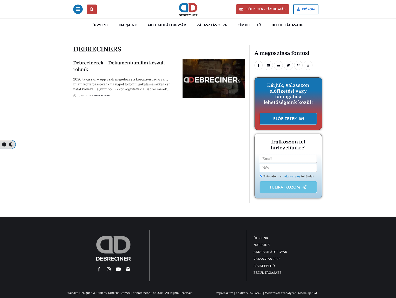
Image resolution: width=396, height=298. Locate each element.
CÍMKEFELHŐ (249, 25)
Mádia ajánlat (307, 293)
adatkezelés (292, 176)
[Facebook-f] (99, 269)
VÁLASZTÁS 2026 (212, 25)
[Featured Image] (214, 78)
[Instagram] (108, 269)
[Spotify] (128, 269)
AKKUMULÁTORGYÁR (166, 25)
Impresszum (224, 293)
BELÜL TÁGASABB (288, 25)
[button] (262, 9)
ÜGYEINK (100, 25)
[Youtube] (118, 269)
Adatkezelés (244, 293)
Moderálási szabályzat (280, 293)
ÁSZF (258, 293)
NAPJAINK (128, 25)
